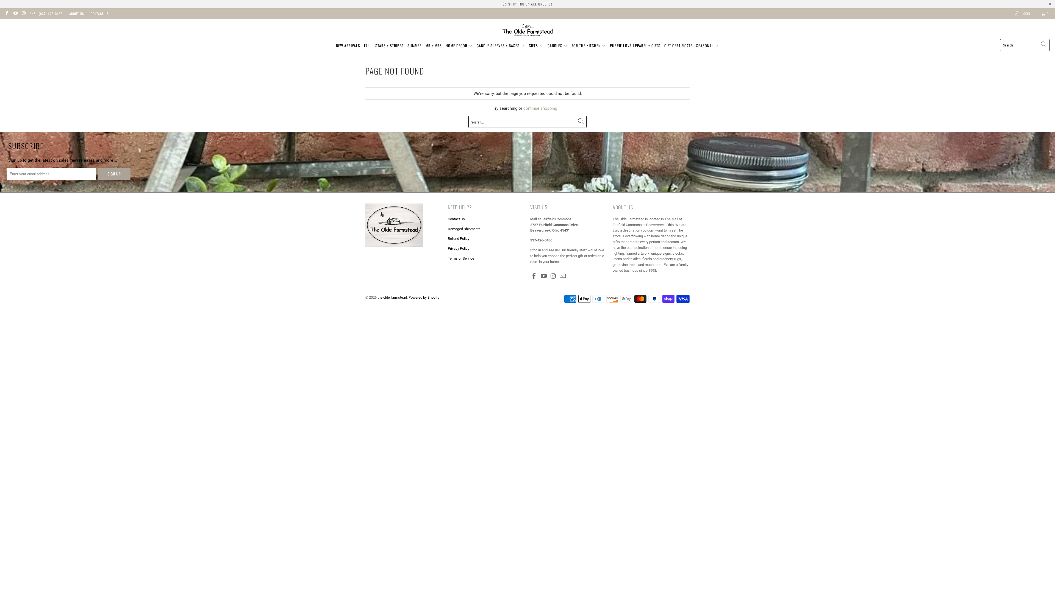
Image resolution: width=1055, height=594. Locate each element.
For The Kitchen (587, 45)
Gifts (534, 45)
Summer (414, 45)
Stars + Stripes (389, 45)
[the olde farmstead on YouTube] (15, 14)
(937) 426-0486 (51, 13)
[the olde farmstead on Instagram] (23, 14)
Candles (555, 45)
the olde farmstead (392, 297)
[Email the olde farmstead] (32, 14)
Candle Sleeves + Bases (499, 45)
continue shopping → (542, 108)
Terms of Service (461, 258)
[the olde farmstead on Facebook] (6, 14)
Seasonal (705, 45)
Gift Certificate (678, 45)
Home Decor (457, 45)
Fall (367, 45)
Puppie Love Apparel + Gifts (635, 45)
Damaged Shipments (464, 229)
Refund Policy (458, 239)
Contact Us (100, 13)
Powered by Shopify (424, 297)
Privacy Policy (458, 248)
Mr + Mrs (434, 45)
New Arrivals (348, 45)
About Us (76, 13)
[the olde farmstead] (527, 30)
